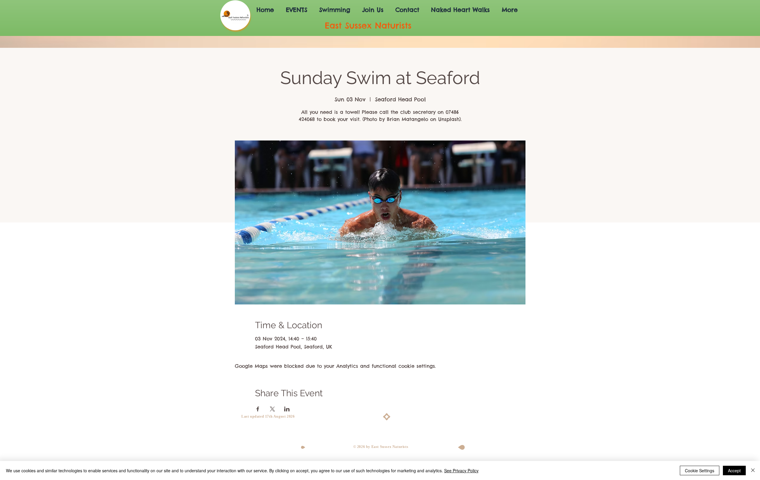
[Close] (752, 470)
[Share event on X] (272, 409)
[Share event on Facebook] (258, 409)
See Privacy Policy (461, 470)
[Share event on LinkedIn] (287, 409)
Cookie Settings (699, 470)
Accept (734, 470)
